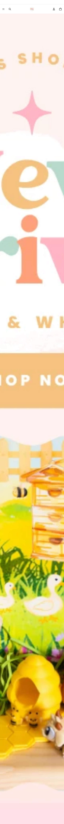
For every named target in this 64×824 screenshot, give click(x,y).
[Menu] (3, 9)
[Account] (54, 9)
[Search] (10, 9)
